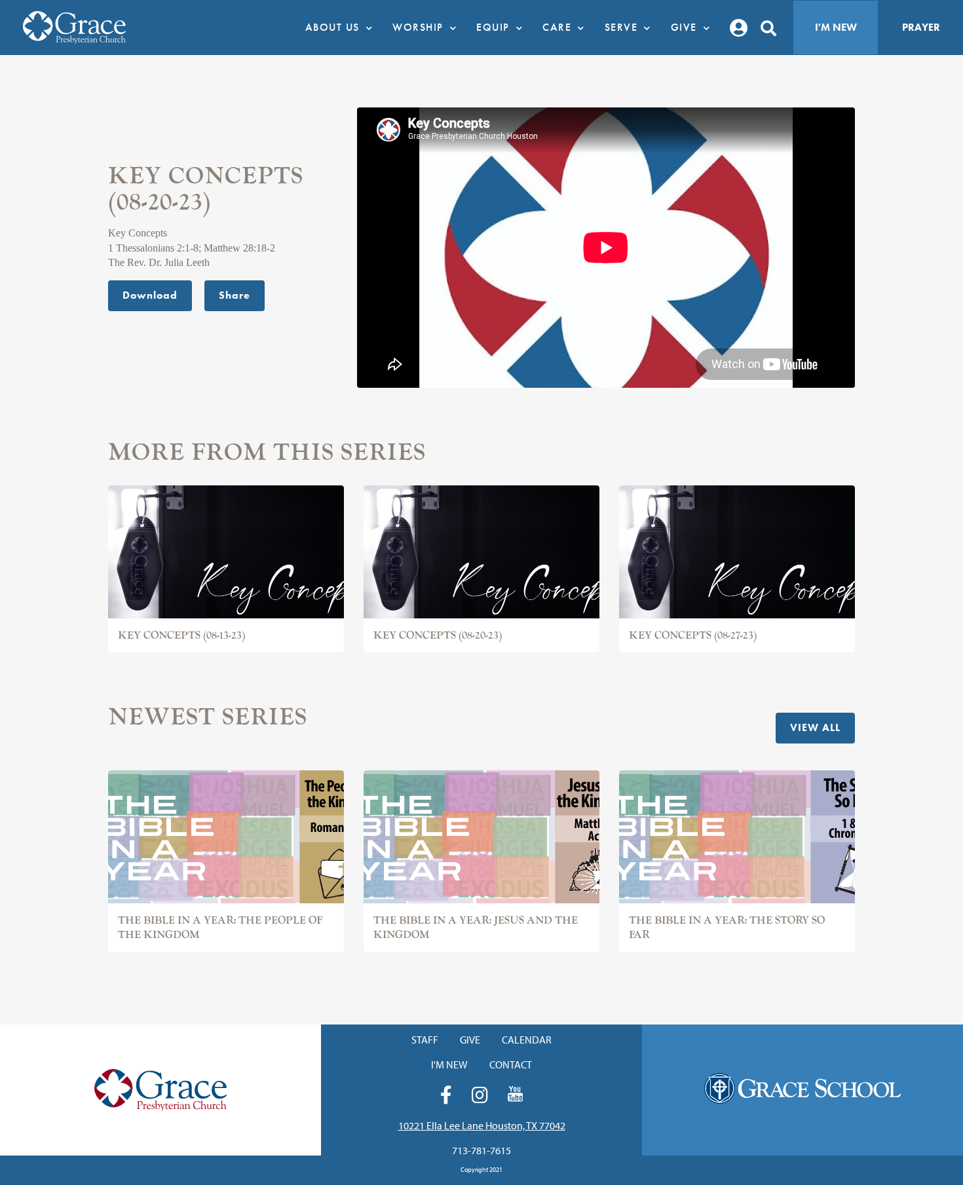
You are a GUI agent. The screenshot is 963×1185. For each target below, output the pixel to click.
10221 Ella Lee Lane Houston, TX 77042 (481, 1125)
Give (470, 1039)
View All (815, 727)
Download (150, 295)
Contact (510, 1064)
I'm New (836, 27)
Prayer (921, 27)
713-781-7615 (481, 1150)
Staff (424, 1039)
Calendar (527, 1039)
